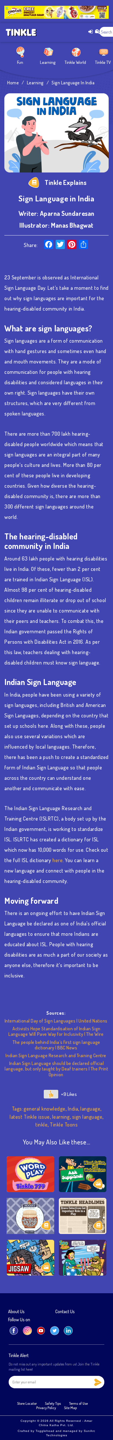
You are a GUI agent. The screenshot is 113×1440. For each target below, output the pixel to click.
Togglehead (45, 1430)
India (73, 1108)
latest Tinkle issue (30, 1117)
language (90, 1108)
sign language (87, 1117)
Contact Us (65, 1311)
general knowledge (44, 1108)
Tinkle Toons (64, 1124)
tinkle (41, 1124)
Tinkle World (75, 62)
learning (61, 1117)
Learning (48, 62)
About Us (16, 1311)
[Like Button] (51, 1094)
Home (13, 83)
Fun (20, 62)
